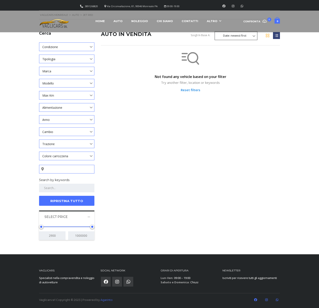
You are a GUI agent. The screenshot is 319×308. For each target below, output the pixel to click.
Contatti (190, 21)
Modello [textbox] (48, 83)
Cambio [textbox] (47, 132)
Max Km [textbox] (48, 95)
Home (100, 21)
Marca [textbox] (46, 71)
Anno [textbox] (46, 120)
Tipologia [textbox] (48, 59)
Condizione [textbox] (50, 47)
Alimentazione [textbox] (52, 107)
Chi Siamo (165, 21)
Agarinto (106, 300)
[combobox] (66, 46)
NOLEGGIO (139, 21)
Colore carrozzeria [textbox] (55, 156)
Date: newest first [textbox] (234, 35)
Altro (212, 21)
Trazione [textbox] (48, 144)
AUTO (118, 21)
